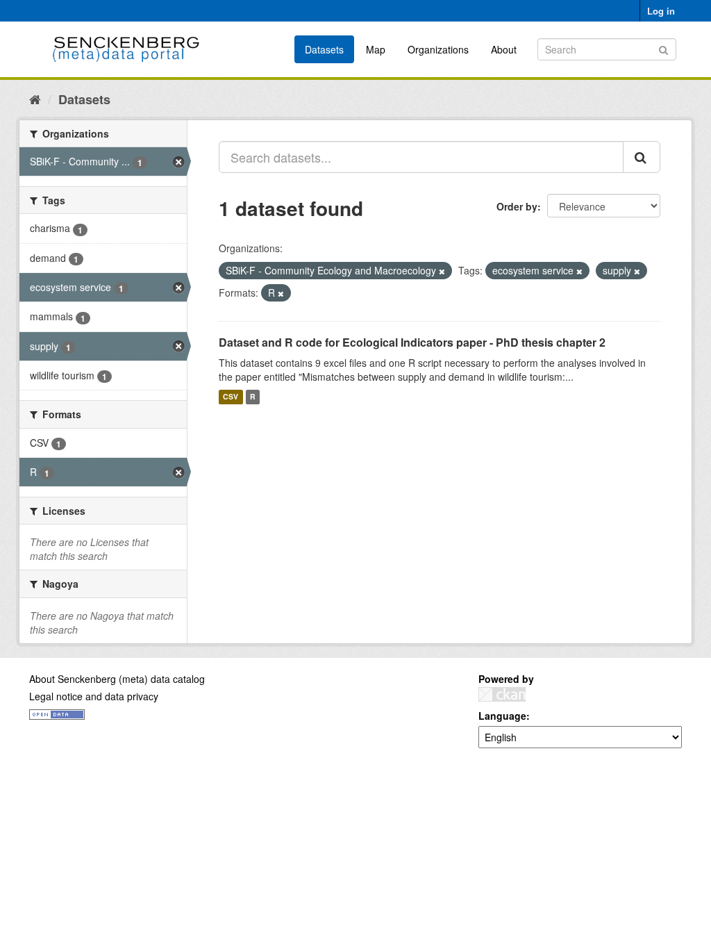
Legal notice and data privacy (93, 696)
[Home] (35, 99)
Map (375, 49)
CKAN (502, 694)
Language (502, 716)
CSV (230, 397)
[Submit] (663, 48)
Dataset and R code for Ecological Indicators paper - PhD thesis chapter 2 (412, 342)
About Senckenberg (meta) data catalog (117, 679)
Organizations (438, 49)
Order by (516, 206)
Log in (661, 10)
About (504, 49)
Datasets (324, 49)
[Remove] (442, 271)
